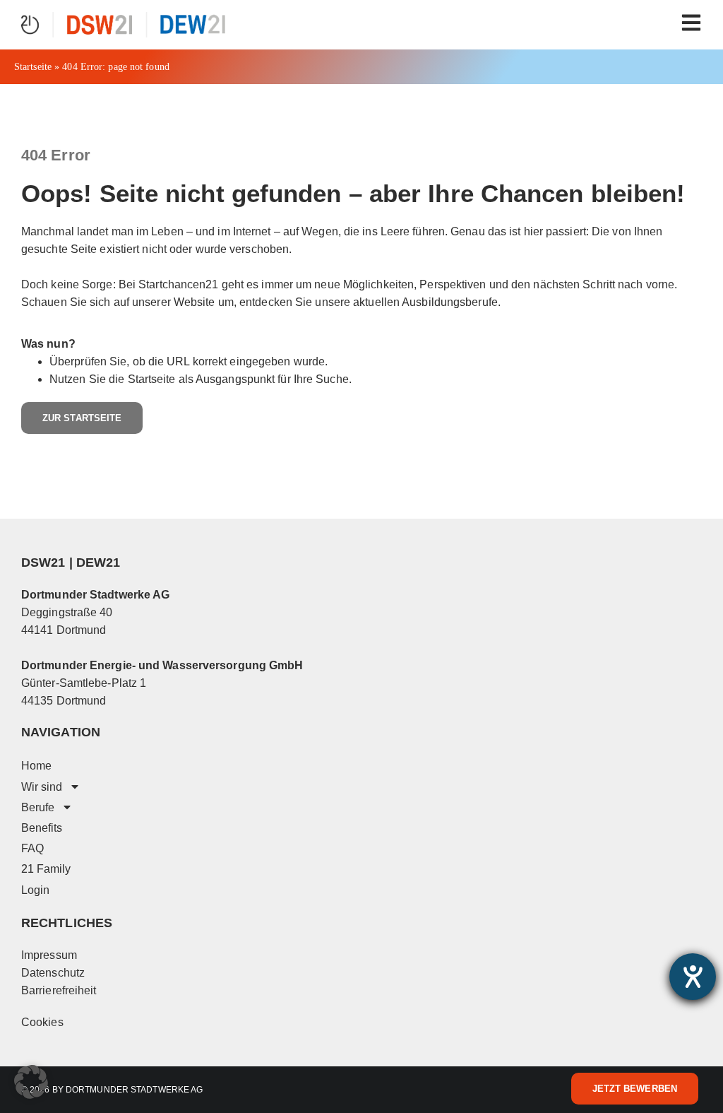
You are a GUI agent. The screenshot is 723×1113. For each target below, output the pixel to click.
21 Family (46, 869)
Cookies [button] (42, 1022)
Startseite (33, 66)
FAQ (32, 848)
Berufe (37, 807)
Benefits (41, 828)
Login (35, 890)
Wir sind (41, 787)
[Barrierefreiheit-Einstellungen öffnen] (692, 976)
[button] (31, 1082)
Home (36, 766)
